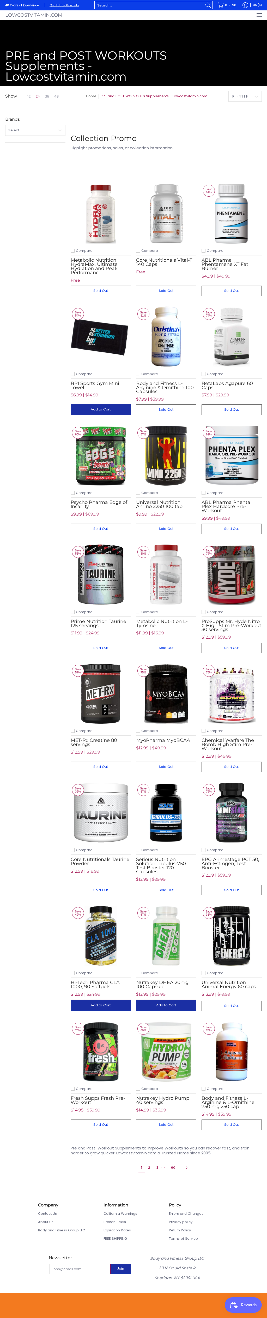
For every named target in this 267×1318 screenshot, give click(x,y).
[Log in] (245, 5)
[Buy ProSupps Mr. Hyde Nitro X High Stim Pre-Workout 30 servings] (232, 575)
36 (47, 96)
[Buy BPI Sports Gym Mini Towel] (101, 337)
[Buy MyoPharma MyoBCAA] (166, 694)
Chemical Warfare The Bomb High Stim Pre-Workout (228, 744)
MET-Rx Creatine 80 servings (94, 742)
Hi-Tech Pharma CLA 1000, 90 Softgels (95, 984)
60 (173, 1167)
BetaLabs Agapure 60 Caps (227, 385)
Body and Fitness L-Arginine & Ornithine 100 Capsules (165, 387)
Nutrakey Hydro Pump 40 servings (162, 1100)
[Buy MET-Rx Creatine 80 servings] (101, 694)
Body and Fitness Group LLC (61, 1230)
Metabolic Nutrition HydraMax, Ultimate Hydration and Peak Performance (94, 266)
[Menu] (259, 15)
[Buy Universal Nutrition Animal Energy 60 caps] (232, 936)
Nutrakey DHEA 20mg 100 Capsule (162, 984)
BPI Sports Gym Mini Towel (95, 385)
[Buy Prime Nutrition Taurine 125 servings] (101, 575)
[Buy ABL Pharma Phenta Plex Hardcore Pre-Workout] (232, 456)
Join (120, 1268)
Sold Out (100, 290)
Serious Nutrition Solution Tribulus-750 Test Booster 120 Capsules (161, 865)
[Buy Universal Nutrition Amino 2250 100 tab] (166, 456)
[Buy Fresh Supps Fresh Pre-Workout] (101, 1051)
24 (38, 96)
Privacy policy (180, 1221)
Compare (84, 251)
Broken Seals (115, 1221)
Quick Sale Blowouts (64, 5)
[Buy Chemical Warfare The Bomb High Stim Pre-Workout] (232, 694)
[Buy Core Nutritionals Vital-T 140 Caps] (166, 213)
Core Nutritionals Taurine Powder (100, 861)
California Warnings (120, 1213)
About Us (45, 1221)
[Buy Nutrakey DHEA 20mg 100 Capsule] (166, 936)
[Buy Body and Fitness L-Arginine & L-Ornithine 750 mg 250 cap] (232, 1051)
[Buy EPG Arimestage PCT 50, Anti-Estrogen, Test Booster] (232, 813)
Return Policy (180, 1230)
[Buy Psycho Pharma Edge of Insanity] (101, 456)
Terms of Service (183, 1238)
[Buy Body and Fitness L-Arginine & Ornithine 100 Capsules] (166, 337)
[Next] (188, 1167)
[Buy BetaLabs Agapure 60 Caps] (232, 337)
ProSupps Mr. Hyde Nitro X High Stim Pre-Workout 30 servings (231, 625)
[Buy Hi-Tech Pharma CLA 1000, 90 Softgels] (101, 936)
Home (91, 96)
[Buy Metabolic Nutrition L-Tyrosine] (166, 575)
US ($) (257, 5)
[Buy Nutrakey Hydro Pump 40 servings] (166, 1051)
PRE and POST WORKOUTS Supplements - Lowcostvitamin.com (154, 96)
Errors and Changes (186, 1213)
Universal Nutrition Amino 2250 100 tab (159, 504)
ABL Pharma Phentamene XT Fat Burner (225, 264)
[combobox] (149, 5)
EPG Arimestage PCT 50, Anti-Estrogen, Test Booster (230, 863)
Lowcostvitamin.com (33, 15)
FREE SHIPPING (115, 1238)
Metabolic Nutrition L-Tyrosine (162, 623)
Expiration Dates (117, 1230)
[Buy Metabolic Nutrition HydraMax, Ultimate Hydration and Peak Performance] (101, 213)
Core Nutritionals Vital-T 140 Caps (164, 262)
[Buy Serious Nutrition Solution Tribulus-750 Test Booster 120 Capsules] (166, 813)
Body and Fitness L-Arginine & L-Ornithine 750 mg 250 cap (228, 1102)
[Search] (208, 5)
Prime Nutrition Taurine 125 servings (98, 623)
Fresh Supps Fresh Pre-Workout (98, 1100)
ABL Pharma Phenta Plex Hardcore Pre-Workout (226, 506)
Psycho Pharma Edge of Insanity (99, 504)
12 (29, 96)
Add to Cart (101, 409)
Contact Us (47, 1213)
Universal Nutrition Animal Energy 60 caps (229, 984)
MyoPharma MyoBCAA (163, 740)
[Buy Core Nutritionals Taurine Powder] (101, 813)
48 (56, 96)
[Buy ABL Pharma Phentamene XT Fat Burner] (232, 213)
